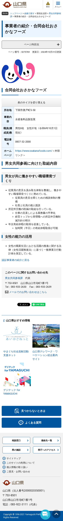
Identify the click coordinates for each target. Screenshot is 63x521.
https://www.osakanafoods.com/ (33, 150)
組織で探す (29, 13)
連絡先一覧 (46, 440)
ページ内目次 (31, 44)
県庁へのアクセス (46, 450)
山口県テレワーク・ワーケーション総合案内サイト (45, 355)
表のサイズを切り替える (31, 102)
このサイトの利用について (21, 462)
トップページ (16, 13)
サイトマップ (14, 458)
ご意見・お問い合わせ (18, 471)
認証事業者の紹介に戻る (15, 260)
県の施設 (16, 450)
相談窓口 (16, 440)
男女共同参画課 (14, 278)
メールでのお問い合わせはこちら (28, 292)
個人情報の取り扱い (17, 467)
